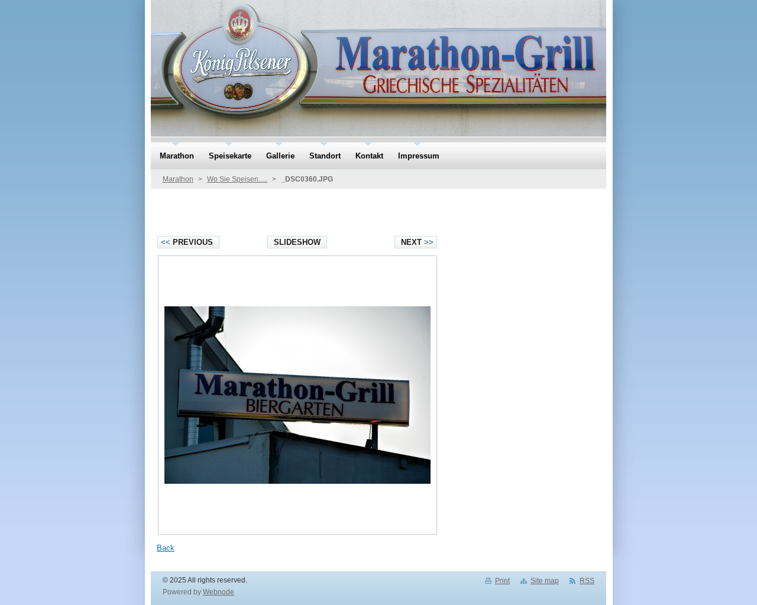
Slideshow (297, 242)
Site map (544, 580)
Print (502, 580)
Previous (187, 242)
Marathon (178, 179)
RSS (587, 580)
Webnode (218, 592)
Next (417, 242)
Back (165, 547)
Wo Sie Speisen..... (237, 179)
